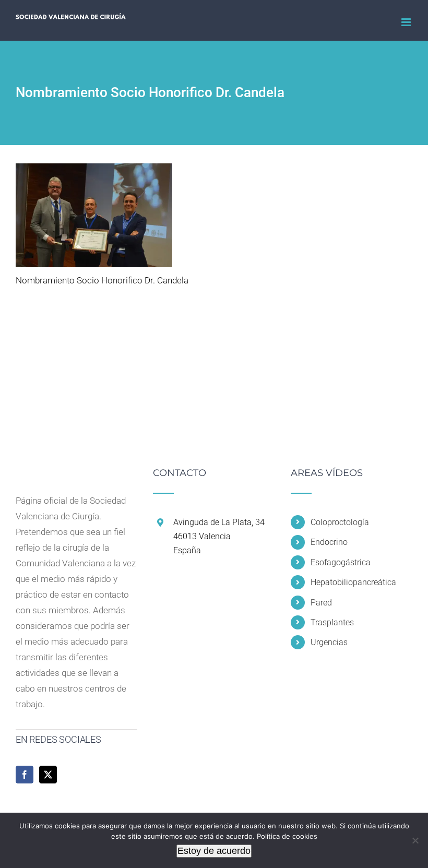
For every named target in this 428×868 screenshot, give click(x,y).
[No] (415, 840)
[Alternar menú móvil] (406, 22)
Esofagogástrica (341, 562)
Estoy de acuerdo (214, 851)
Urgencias (329, 642)
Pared (321, 603)
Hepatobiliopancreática (353, 582)
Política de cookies (287, 836)
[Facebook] (24, 774)
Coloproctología (340, 522)
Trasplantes (332, 622)
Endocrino (329, 542)
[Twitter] (48, 774)
